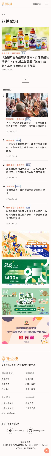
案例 (24, 53)
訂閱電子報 (30, 408)
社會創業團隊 (7, 403)
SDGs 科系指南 (8, 413)
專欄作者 (5, 384)
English (5, 389)
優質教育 (10, 140)
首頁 (3, 14)
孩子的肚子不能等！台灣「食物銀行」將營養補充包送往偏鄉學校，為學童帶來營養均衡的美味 (26, 214)
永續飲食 (5, 53)
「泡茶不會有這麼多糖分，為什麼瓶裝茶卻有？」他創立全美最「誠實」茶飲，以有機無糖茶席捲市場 (25, 61)
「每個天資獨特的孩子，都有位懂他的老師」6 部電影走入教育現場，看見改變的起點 (26, 147)
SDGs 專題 (30, 384)
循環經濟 (21, 165)
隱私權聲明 (25, 442)
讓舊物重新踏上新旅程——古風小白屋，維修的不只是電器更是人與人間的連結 (26, 170)
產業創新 (20, 119)
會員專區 (37, 4)
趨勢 (28, 119)
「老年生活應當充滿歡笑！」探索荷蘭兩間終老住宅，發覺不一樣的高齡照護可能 (26, 124)
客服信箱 (29, 403)
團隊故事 (5, 379)
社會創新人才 (7, 408)
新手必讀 (29, 379)
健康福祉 (10, 119)
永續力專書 (30, 389)
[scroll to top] (46, 450)
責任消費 (16, 53)
